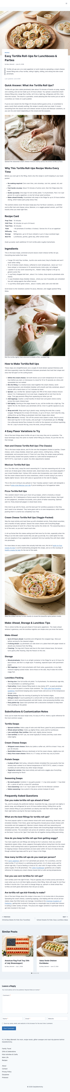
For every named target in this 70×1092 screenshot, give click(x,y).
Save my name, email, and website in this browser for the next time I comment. (28, 1023)
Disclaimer (5, 1074)
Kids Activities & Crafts (10, 1054)
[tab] (31, 973)
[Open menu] (66, 3)
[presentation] (17, 946)
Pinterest (5, 1077)
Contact (4, 1069)
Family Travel (6, 1048)
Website (51, 1019)
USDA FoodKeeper (38, 868)
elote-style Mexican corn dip (21, 485)
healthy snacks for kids (13, 550)
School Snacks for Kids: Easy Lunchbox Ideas (52, 918)
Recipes (7, 52)
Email (27, 1019)
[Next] (65, 954)
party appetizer (14, 861)
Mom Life (5, 1057)
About (4, 1066)
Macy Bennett (10, 64)
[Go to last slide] (4, 954)
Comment (7, 995)
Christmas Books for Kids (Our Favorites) (16, 918)
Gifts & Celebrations (9, 1051)
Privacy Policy (6, 1072)
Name (5, 1019)
